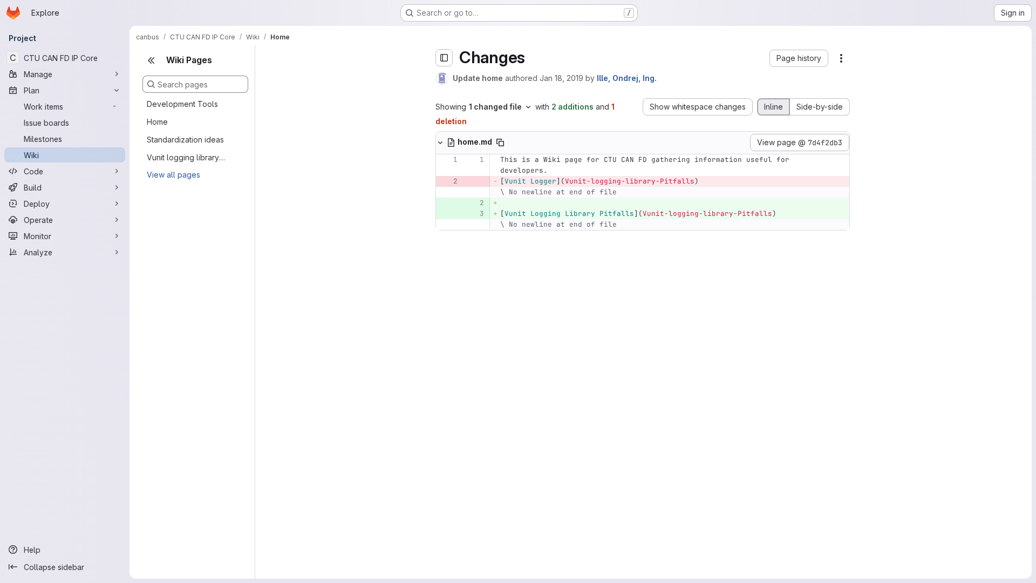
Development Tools (182, 104)
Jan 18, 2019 (561, 78)
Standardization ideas (185, 139)
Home (157, 121)
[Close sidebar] (151, 60)
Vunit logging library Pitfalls (187, 157)
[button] (798, 58)
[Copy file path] (500, 142)
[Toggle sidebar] (444, 57)
